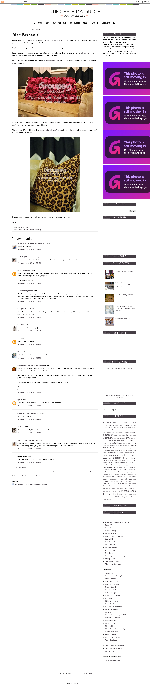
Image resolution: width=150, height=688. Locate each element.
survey (113, 481)
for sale (109, 445)
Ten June (108, 643)
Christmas (120, 432)
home (32, 230)
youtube (109, 499)
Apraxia (122, 425)
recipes (123, 474)
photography (111, 472)
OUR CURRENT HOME (78, 23)
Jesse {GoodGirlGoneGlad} (28, 413)
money (118, 465)
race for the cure (108, 474)
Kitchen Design (116, 395)
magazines (121, 463)
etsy (122, 441)
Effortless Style (110, 533)
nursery (126, 467)
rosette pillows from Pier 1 (55, 40)
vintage (114, 488)
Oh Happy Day (110, 550)
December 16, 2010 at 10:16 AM (29, 301)
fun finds (26, 230)
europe (126, 440)
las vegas (114, 460)
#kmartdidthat (107, 423)
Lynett (19, 400)
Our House (109, 553)
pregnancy (128, 472)
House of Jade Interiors (114, 536)
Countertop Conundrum (123, 318)
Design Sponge (111, 531)
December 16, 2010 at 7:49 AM (29, 263)
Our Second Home (114, 469)
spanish (105, 479)
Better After (109, 525)
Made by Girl (110, 545)
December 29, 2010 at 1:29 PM (29, 462)
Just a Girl (109, 539)
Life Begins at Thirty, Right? (115, 615)
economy (105, 440)
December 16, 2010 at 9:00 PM (29, 392)
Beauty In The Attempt (113, 576)
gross (104, 452)
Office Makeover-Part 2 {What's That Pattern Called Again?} (125, 308)
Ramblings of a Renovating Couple (118, 556)
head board (132, 452)
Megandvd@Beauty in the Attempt (31, 365)
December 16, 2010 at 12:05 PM (29, 331)
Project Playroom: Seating (124, 271)
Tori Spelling (132, 483)
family (105, 443)
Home (55, 472)
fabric (131, 441)
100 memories (118, 423)
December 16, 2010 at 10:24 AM (29, 317)
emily (111, 441)
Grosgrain (109, 598)
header (105, 455)
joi (124, 458)
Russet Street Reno (112, 637)
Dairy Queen (117, 435)
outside (125, 469)
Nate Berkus (107, 467)
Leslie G (108, 612)
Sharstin (20, 325)
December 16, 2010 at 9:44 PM (29, 419)
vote (118, 488)
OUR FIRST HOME (59, 23)
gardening (133, 448)
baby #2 (133, 425)
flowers (133, 443)
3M (125, 423)
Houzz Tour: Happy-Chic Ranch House (119, 368)
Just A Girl (21, 427)
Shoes (119, 477)
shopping (38, 230)
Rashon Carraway (24, 270)
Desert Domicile (111, 587)
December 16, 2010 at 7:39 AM (29, 249)
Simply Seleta (110, 559)
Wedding (128, 488)
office (131, 467)
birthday (120, 427)
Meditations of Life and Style (115, 629)
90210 (134, 423)
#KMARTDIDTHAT (109, 23)
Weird (134, 488)
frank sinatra (115, 445)
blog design (127, 427)
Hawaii (127, 452)
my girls (127, 465)
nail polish (133, 465)
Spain (134, 477)
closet (127, 432)
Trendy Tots (128, 486)
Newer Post (17, 472)
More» (121, 397)
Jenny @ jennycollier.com (27, 440)
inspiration (116, 458)
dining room (121, 438)
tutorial (134, 486)
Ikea (110, 458)
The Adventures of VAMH (114, 646)
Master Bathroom (131, 462)
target (121, 481)
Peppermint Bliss (111, 634)
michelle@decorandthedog (28, 257)
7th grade (129, 423)
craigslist (108, 434)
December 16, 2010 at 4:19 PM (29, 344)
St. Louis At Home (125, 479)
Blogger (79, 683)
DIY (47, 23)
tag (117, 481)
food (104, 445)
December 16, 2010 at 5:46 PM (29, 358)
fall (135, 441)
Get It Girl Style (110, 593)
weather (122, 488)
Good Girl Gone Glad (113, 595)
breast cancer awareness (117, 430)
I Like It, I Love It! (111, 601)
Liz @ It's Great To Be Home (28, 309)
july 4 (128, 458)
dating (123, 435)
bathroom (106, 427)
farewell (111, 443)
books (134, 427)
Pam (19, 352)
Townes (105, 486)
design (114, 438)
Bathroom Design (127, 395)
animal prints (107, 425)
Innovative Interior (112, 604)
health (110, 455)
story (134, 479)
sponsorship (113, 479)
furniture (126, 448)
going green (114, 450)
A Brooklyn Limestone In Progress (117, 522)
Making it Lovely (111, 547)
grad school (123, 450)
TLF (19, 338)
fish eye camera (125, 443)
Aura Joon (109, 573)
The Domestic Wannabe (114, 648)
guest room (111, 452)
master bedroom (109, 465)
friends (133, 445)
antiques (116, 425)
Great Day (132, 450)
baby (127, 425)
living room (127, 460)
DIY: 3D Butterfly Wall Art (124, 295)
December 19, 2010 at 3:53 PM (29, 433)
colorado (133, 432)
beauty (113, 427)
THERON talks (116, 484)
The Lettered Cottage (113, 564)
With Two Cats (110, 651)
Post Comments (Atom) (31, 476)
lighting (120, 460)
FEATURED (94, 23)
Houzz (108, 395)
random (117, 474)
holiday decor (118, 455)
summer (106, 481)
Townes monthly (114, 486)
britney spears (131, 430)
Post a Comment (21, 467)
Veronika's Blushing (112, 660)
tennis (126, 481)
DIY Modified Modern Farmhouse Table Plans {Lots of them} (123, 285)
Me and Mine (110, 626)
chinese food (111, 432)
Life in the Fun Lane (112, 618)
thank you (132, 481)
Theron (106, 483)
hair (116, 452)
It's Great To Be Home (113, 607)
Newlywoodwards (111, 632)
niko (114, 467)
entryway (117, 441)
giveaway (106, 450)
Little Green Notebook (113, 542)
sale (104, 476)
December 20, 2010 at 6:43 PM (29, 449)
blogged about (27, 40)
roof (135, 474)
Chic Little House (111, 581)
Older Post (93, 472)
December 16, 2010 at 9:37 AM (29, 283)
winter (111, 497)
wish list (116, 497)
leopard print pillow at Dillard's (51, 130)
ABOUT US (38, 23)
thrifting (124, 484)
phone (130, 469)
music (122, 465)
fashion (117, 443)
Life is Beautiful (110, 620)
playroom (121, 472)
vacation (108, 488)
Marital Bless (110, 623)
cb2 (104, 432)
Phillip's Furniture (52, 60)
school (108, 477)
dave (127, 435)
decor (20, 230)
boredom (105, 430)
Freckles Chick (110, 590)
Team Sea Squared (112, 640)
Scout (114, 477)
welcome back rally (114, 491)
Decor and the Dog (112, 584)
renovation (130, 474)
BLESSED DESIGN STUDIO (82, 674)
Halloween (121, 452)
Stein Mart (86, 53)
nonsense (119, 467)
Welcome (105, 491)
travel (122, 486)
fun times (117, 448)
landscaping (107, 460)
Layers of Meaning (112, 609)
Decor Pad (109, 528)
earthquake (132, 438)
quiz (134, 472)
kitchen (133, 458)
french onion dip (124, 445)
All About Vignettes (25, 291)
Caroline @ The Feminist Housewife (31, 243)
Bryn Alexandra (110, 579)
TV (104, 488)
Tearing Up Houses (112, 561)
